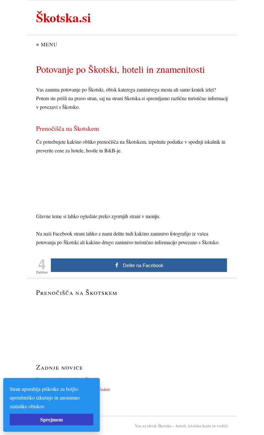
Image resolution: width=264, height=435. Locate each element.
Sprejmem (51, 419)
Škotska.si (63, 17)
